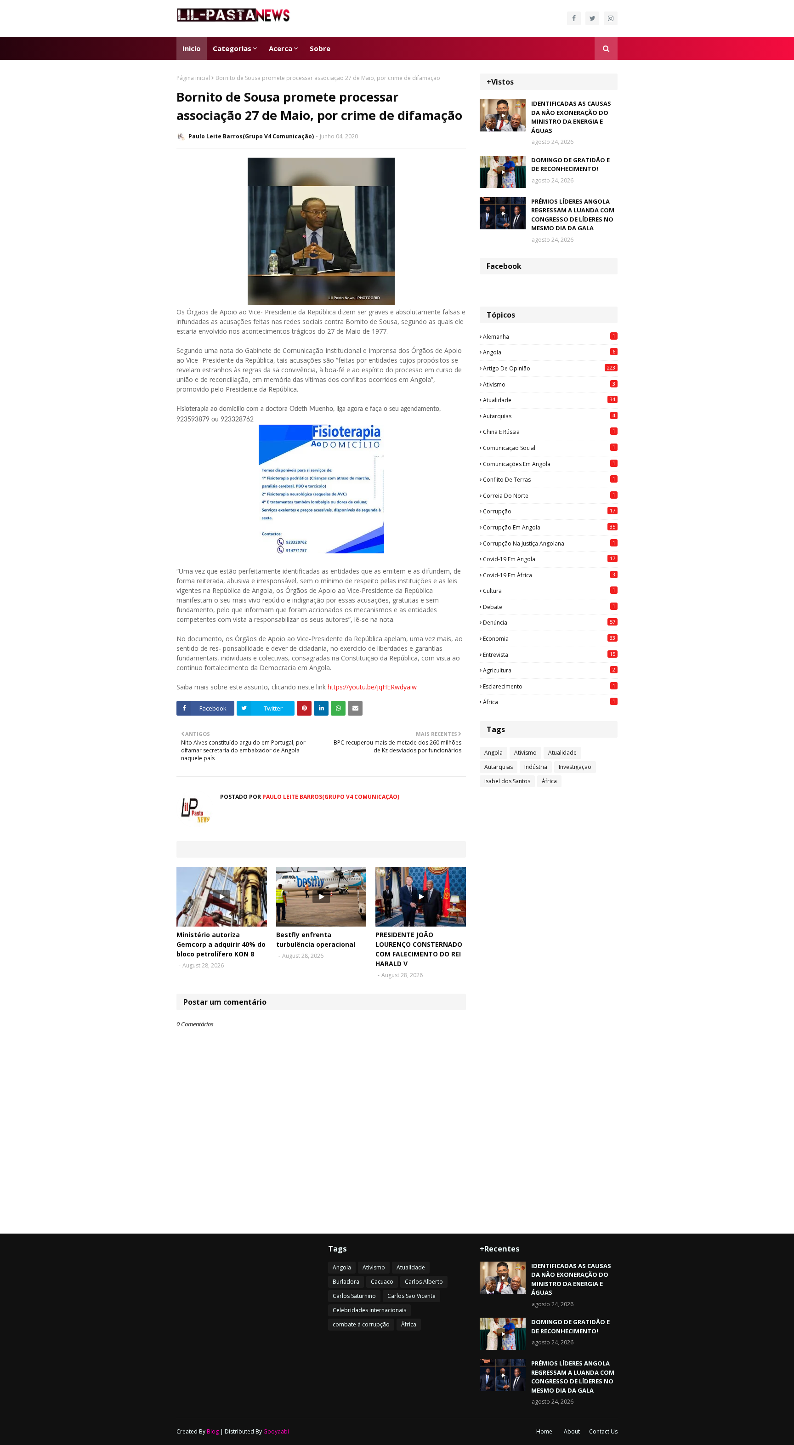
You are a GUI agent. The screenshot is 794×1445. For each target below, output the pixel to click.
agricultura (549, 670)
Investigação (575, 767)
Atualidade (549, 400)
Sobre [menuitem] (320, 48)
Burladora (346, 1282)
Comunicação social (549, 448)
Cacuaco (382, 1282)
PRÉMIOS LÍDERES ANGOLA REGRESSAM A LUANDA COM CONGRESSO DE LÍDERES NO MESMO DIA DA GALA (572, 215)
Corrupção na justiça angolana (549, 543)
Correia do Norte (549, 495)
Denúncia (549, 622)
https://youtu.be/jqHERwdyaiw (372, 687)
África (549, 702)
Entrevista (549, 654)
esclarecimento (549, 686)
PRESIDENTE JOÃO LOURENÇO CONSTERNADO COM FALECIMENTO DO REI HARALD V (418, 949)
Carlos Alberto (424, 1282)
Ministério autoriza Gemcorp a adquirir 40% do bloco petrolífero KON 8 (221, 944)
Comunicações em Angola (549, 464)
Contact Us (603, 1431)
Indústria (535, 767)
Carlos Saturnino (354, 1296)
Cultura (549, 590)
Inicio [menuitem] (191, 48)
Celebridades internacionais (369, 1310)
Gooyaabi (276, 1431)
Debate (549, 607)
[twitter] (592, 18)
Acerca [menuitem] (280, 48)
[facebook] (574, 18)
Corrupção (549, 511)
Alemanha (549, 336)
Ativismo (549, 384)
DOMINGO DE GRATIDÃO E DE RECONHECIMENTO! (570, 164)
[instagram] (611, 18)
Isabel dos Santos (507, 781)
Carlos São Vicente (411, 1296)
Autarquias (549, 416)
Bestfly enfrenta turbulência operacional (315, 939)
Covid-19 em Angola (549, 559)
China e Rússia (549, 431)
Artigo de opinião (549, 368)
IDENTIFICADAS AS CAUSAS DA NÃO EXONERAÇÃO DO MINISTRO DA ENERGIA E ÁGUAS (571, 117)
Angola (549, 352)
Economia (549, 638)
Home (544, 1431)
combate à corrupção (361, 1324)
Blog (213, 1431)
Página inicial (193, 78)
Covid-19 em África (549, 575)
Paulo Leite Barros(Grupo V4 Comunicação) (251, 136)
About (572, 1431)
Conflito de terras (549, 479)
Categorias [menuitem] (232, 48)
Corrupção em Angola (549, 527)
